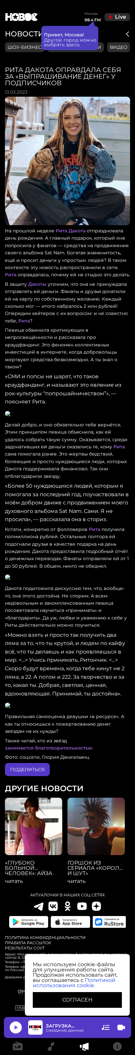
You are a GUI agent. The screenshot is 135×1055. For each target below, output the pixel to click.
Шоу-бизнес (25, 47)
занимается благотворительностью (48, 748)
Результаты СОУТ (25, 948)
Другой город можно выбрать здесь (70, 42)
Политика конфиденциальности (45, 938)
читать (14, 881)
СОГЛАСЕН (77, 1000)
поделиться (27, 769)
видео (118, 47)
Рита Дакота (71, 231)
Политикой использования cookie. (74, 982)
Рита (10, 275)
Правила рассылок (28, 943)
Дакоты (37, 284)
